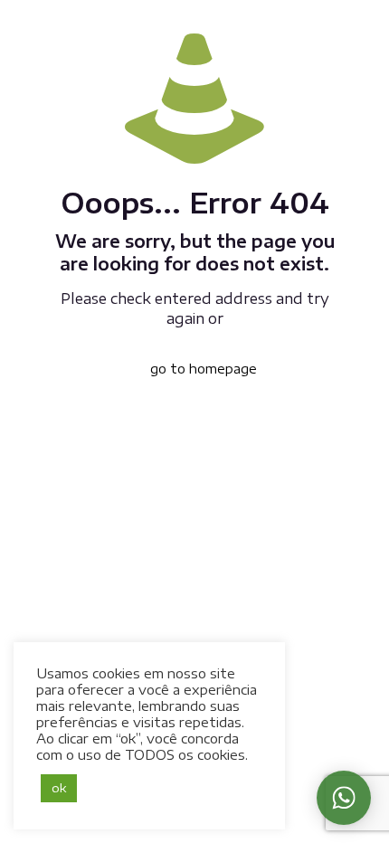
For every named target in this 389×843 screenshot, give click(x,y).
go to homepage (203, 368)
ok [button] (59, 788)
